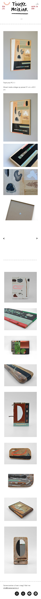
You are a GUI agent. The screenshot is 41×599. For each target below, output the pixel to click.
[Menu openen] (21, 19)
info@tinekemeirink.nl (11, 588)
